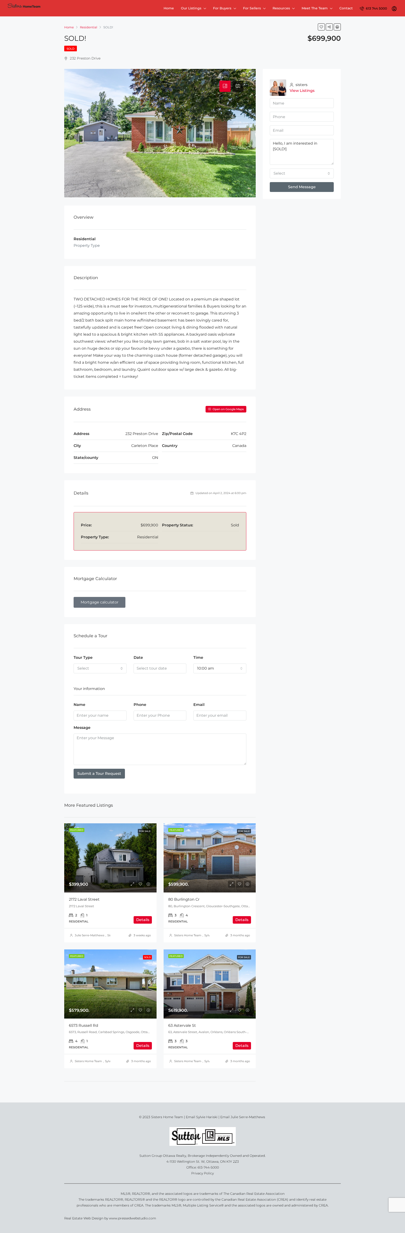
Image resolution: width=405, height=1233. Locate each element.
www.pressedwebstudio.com (132, 1218)
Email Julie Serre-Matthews (243, 1117)
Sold (71, 48)
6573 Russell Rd (83, 1025)
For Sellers (252, 8)
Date (138, 657)
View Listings (302, 90)
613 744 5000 (376, 8)
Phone (140, 704)
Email (199, 704)
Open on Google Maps (228, 409)
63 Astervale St (182, 1025)
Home (169, 8)
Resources (281, 8)
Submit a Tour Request (99, 773)
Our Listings (191, 8)
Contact (346, 8)
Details (142, 920)
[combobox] (100, 668)
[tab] (225, 86)
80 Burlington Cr (183, 899)
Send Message (302, 187)
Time (198, 657)
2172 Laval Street (84, 899)
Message (82, 727)
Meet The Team (315, 8)
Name (79, 704)
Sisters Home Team (187, 935)
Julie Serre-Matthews (89, 935)
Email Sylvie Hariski (202, 1117)
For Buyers (222, 8)
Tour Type (83, 657)
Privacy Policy (202, 1173)
